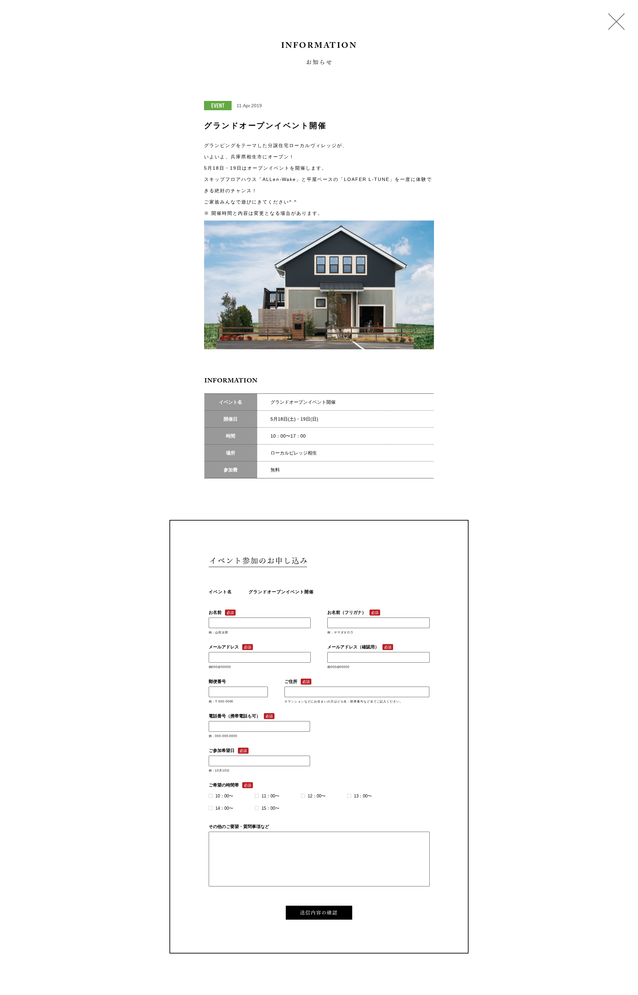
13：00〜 (363, 795)
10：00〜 (224, 795)
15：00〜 (270, 808)
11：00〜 (270, 795)
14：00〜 (224, 808)
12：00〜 (317, 795)
